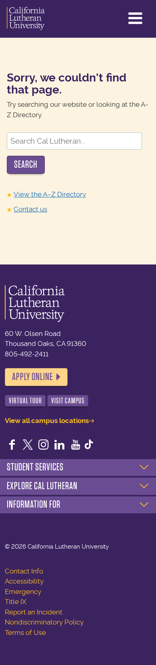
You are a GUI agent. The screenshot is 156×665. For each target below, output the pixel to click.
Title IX (15, 602)
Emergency (23, 592)
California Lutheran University (26, 19)
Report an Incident (33, 612)
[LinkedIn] (59, 445)
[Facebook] (12, 445)
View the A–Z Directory (50, 194)
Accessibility (24, 581)
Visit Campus (68, 401)
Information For (33, 504)
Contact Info (24, 571)
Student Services (35, 467)
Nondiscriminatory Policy (44, 622)
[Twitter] (28, 445)
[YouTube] (75, 445)
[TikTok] (89, 445)
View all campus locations (47, 421)
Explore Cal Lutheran (42, 486)
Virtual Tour (25, 401)
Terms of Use (25, 632)
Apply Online (32, 376)
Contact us (30, 209)
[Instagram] (43, 445)
